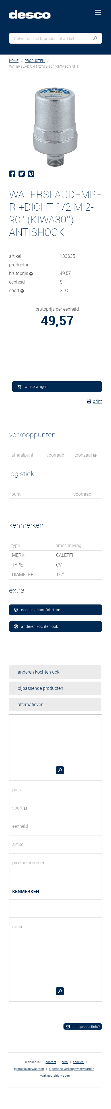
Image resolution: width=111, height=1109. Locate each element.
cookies (78, 1062)
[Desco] (34, 11)
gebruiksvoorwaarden (29, 1068)
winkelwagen (36, 386)
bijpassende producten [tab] (40, 688)
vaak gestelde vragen (55, 1075)
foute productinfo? (85, 1026)
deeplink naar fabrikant (41, 609)
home (13, 61)
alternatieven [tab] (31, 704)
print (97, 401)
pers (64, 1062)
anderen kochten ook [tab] (38, 672)
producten (35, 61)
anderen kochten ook (39, 626)
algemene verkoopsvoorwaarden (71, 1068)
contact (51, 1062)
